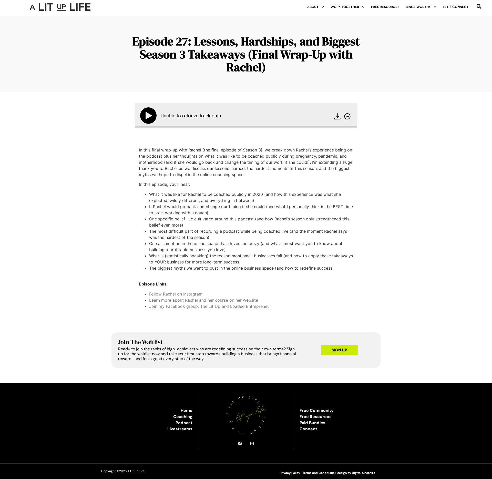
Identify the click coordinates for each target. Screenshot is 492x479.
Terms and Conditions (318, 473)
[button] (479, 6)
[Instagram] (252, 443)
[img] (347, 116)
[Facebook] (240, 443)
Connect (308, 429)
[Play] (149, 115)
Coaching (182, 416)
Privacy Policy (290, 473)
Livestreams (179, 429)
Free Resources (385, 7)
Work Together (345, 7)
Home (186, 410)
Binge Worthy (418, 7)
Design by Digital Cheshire (356, 473)
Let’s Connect (456, 7)
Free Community (317, 410)
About (313, 7)
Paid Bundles (312, 422)
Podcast (184, 422)
